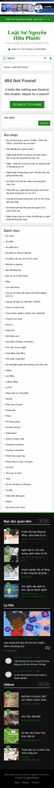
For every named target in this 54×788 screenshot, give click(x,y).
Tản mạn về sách (13, 473)
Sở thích (9, 467)
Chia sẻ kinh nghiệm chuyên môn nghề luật (25, 313)
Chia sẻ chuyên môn (15, 307)
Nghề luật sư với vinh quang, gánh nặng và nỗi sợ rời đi (23, 19)
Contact (35, 782)
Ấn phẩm (10, 241)
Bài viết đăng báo (13, 270)
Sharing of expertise (15, 444)
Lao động (10, 376)
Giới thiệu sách (12, 336)
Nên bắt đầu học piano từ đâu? (20, 149)
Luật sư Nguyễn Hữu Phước (27, 35)
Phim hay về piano (14, 404)
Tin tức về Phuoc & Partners (18, 484)
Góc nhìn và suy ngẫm (16, 347)
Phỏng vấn (10, 410)
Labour (9, 370)
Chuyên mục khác (14, 319)
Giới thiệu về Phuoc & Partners (20, 342)
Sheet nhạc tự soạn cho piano (19, 461)
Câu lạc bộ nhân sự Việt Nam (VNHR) (23, 302)
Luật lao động (12, 381)
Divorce (9, 324)
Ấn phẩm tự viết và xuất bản (18, 253)
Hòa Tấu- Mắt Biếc (31, 698)
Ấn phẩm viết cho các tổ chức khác (22, 259)
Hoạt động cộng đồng (15, 353)
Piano (8, 416)
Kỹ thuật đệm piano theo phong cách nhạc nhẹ (26, 364)
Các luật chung (12, 287)
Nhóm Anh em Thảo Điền (17, 393)
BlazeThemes (33, 778)
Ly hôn (9, 387)
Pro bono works (13, 421)
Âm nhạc (10, 236)
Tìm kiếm (9, 117)
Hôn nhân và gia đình (15, 359)
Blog (8, 281)
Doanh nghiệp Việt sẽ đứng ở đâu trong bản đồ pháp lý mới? (35, 555)
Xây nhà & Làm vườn (15, 507)
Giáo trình (10, 330)
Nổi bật (9, 399)
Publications (11, 433)
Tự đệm (9, 490)
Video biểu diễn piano (15, 496)
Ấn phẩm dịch (12, 247)
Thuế (8, 479)
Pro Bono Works (13, 427)
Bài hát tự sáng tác (14, 264)
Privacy (25, 782)
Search (44, 123)
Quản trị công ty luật (15, 439)
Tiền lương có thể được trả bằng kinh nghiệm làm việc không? (35, 589)
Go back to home (27, 104)
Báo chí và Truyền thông (17, 276)
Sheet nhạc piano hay (15, 456)
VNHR (9, 501)
